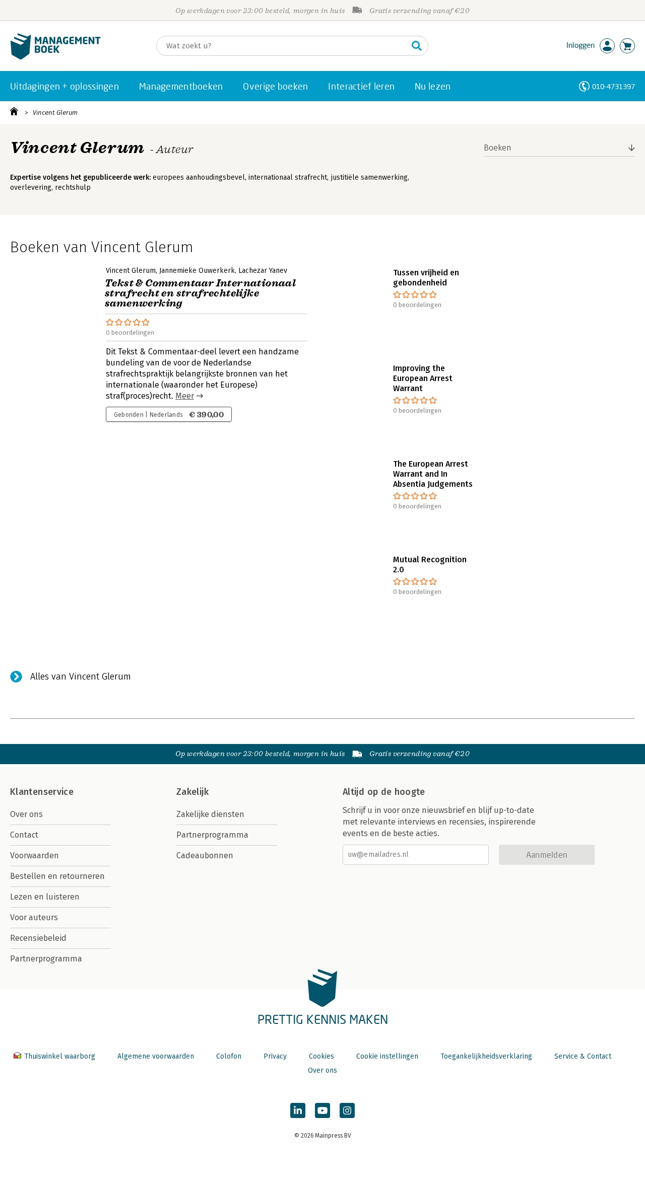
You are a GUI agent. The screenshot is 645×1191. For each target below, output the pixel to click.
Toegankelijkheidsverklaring (486, 1056)
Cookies (321, 1056)
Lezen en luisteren (45, 897)
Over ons (26, 814)
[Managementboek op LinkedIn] (297, 1110)
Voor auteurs (34, 917)
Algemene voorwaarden (155, 1056)
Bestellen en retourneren (57, 876)
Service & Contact (582, 1056)
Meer (184, 396)
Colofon (228, 1056)
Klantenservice (42, 791)
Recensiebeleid (38, 938)
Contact (24, 835)
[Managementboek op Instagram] (347, 1110)
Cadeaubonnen (204, 855)
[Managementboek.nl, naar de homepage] (55, 57)
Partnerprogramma (46, 958)
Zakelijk (192, 791)
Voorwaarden (34, 855)
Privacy (275, 1056)
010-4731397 (613, 86)
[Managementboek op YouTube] (322, 1110)
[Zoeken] (416, 46)
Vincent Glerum (55, 112)
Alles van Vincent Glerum (80, 676)
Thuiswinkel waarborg (59, 1056)
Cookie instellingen (387, 1056)
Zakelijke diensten (210, 814)
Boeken (497, 148)
